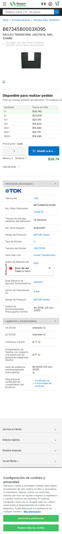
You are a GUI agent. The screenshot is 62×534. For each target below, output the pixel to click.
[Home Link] (23, 4)
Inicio (5, 20)
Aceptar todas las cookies (31, 528)
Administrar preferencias (31, 518)
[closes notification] (50, 268)
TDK (36, 198)
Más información (32, 511)
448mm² (38, 282)
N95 (36, 263)
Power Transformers (44, 255)
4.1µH (37, 291)
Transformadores (21, 20)
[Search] (56, 12)
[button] (5, 4)
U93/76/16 (39, 248)
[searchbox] (28, 12)
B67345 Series (42, 234)
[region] (31, 501)
